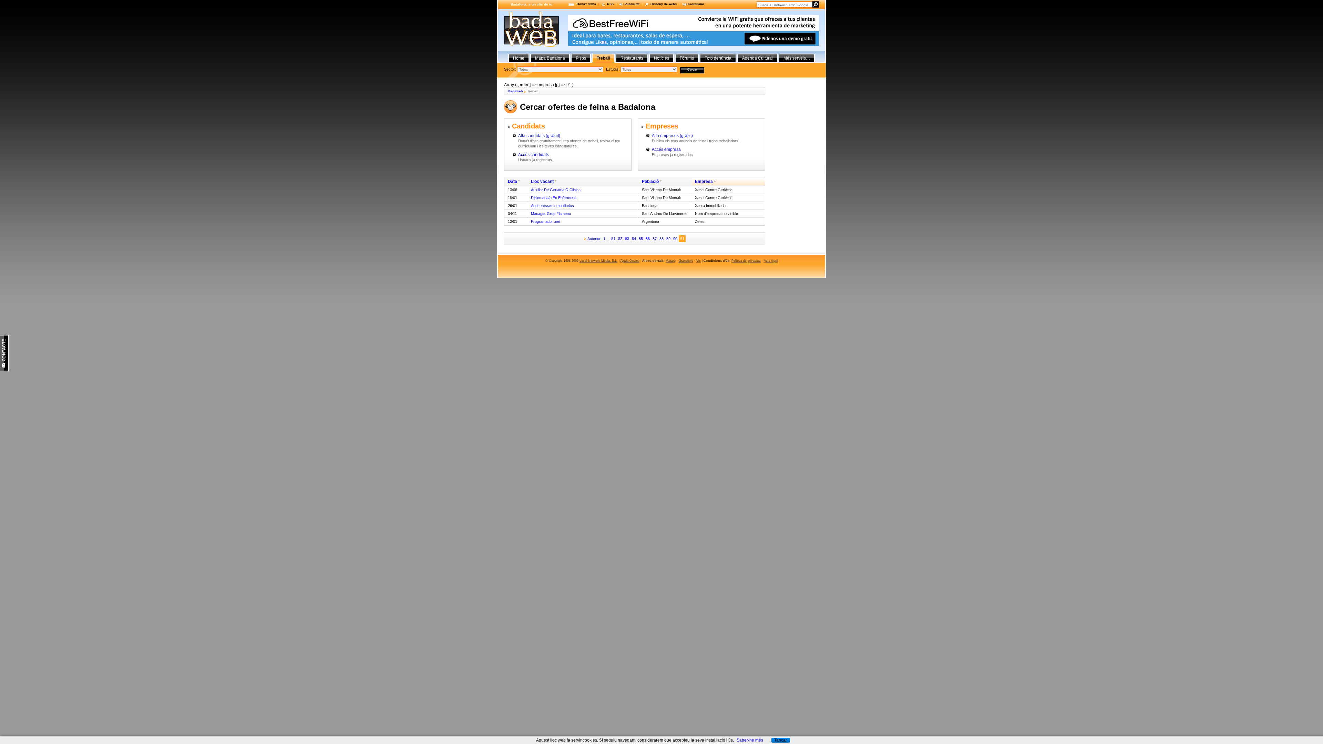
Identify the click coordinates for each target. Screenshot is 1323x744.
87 (655, 239)
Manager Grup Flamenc (551, 213)
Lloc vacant (542, 181)
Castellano (696, 4)
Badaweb (515, 91)
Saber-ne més (750, 740)
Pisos (581, 58)
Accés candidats (533, 154)
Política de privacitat (746, 260)
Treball (603, 58)
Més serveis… (796, 58)
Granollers (686, 260)
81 (613, 239)
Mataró (671, 260)
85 (641, 239)
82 (620, 239)
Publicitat (632, 4)
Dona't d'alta (586, 4)
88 (661, 239)
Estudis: (612, 69)
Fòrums (687, 58)
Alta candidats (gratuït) (539, 135)
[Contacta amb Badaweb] (4, 370)
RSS (610, 4)
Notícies (661, 58)
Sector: (510, 69)
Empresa (704, 181)
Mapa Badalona (550, 58)
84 (634, 239)
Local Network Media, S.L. (599, 260)
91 (682, 239)
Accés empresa (666, 149)
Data (512, 181)
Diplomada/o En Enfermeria (553, 198)
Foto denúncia (718, 58)
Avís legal (771, 260)
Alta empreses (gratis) (672, 135)
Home (518, 58)
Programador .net (545, 221)
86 (648, 239)
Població (650, 181)
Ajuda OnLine (630, 260)
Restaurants (632, 58)
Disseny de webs (663, 4)
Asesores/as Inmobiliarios (552, 206)
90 (675, 239)
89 (668, 239)
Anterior (594, 239)
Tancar (780, 740)
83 (627, 239)
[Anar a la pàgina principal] (531, 45)
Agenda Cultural (757, 58)
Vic (698, 260)
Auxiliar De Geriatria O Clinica (556, 190)
